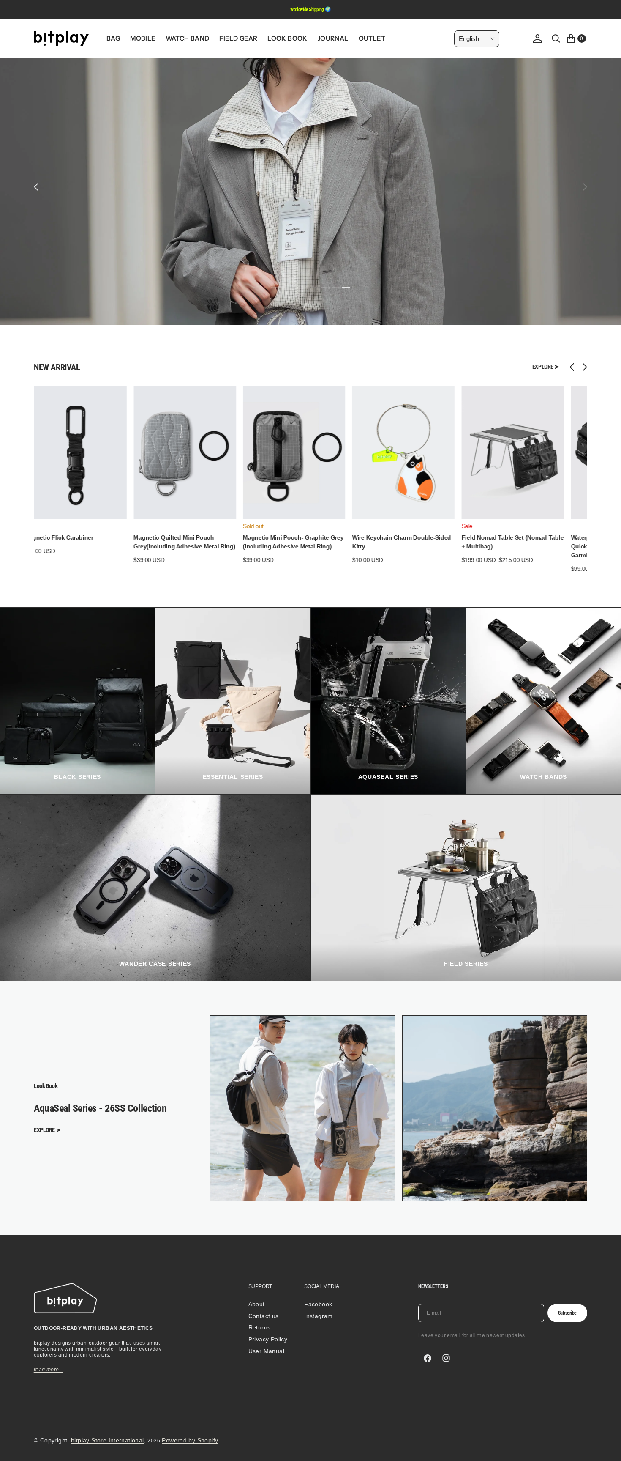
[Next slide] (582, 367)
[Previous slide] (573, 367)
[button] (537, 38)
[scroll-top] (606, 1446)
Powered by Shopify (190, 1440)
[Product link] (71, 452)
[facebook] (427, 1358)
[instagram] (446, 1358)
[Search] (556, 38)
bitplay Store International (107, 1440)
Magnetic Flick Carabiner (54, 537)
